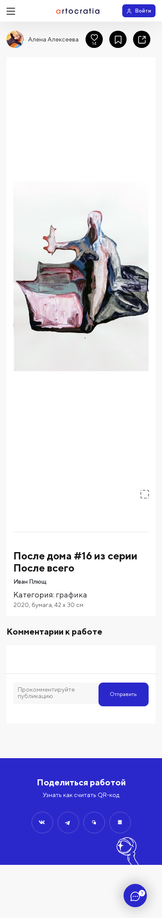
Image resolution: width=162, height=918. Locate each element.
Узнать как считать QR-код (81, 794)
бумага (42, 604)
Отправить (123, 694)
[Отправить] (42, 822)
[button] (81, 276)
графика (71, 594)
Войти (143, 10)
